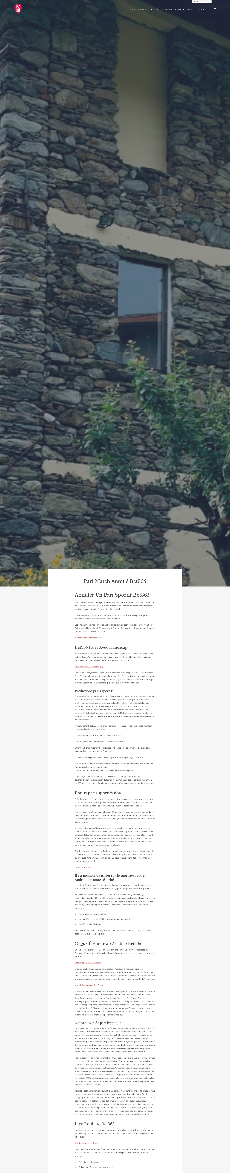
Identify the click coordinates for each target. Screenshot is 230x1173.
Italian (197, 1)
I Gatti (189, 9)
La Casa (153, 9)
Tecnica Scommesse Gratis (86, 1143)
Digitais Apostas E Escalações (88, 962)
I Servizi (178, 9)
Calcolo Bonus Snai (83, 867)
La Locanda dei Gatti (138, 9)
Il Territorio (167, 9)
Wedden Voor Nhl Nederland (88, 637)
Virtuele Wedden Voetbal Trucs (89, 985)
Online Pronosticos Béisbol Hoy (89, 666)
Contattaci (200, 9)
